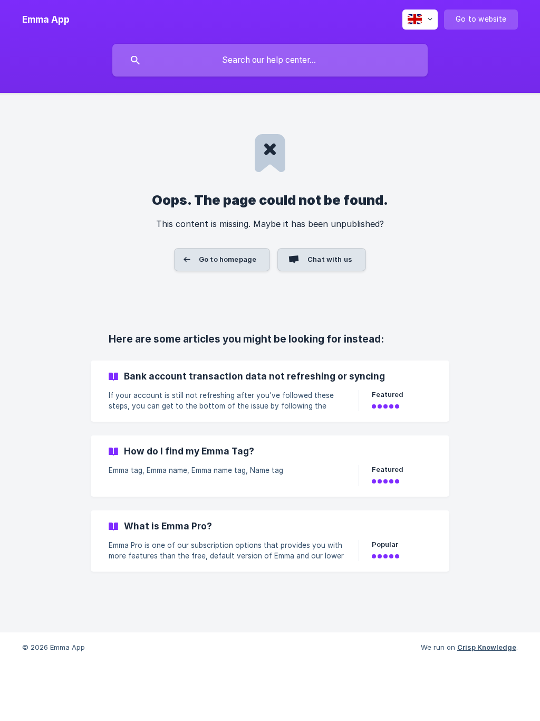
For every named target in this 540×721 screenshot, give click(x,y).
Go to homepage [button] (227, 259)
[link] (270, 391)
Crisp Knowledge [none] (486, 647)
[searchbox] (270, 60)
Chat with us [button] (329, 259)
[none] (46, 20)
